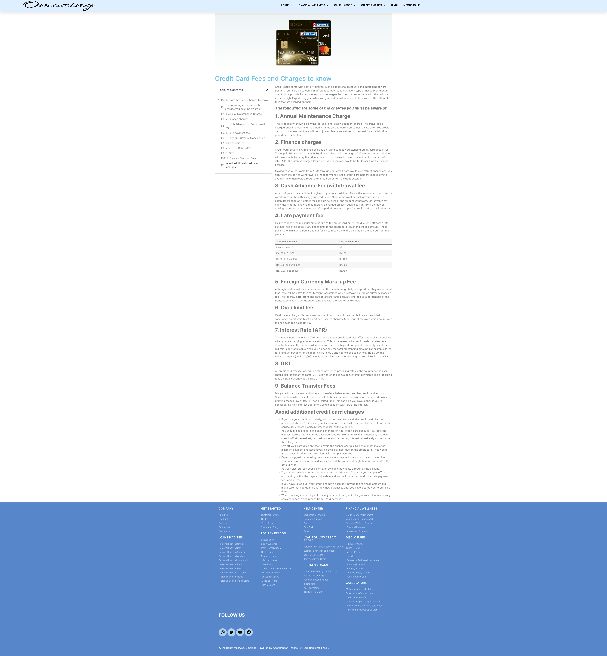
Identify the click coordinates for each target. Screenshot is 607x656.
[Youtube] (240, 632)
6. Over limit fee (234, 143)
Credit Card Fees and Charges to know (244, 100)
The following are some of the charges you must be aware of (243, 106)
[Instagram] (223, 632)
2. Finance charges (237, 119)
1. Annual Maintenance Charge (244, 113)
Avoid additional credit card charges (243, 165)
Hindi (394, 5)
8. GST (230, 153)
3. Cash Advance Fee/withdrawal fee (245, 125)
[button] (267, 90)
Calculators (343, 5)
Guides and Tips (371, 5)
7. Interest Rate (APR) (238, 148)
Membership (411, 5)
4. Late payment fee (238, 132)
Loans (285, 5)
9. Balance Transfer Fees (241, 158)
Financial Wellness (311, 5)
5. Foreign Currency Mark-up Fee (245, 138)
